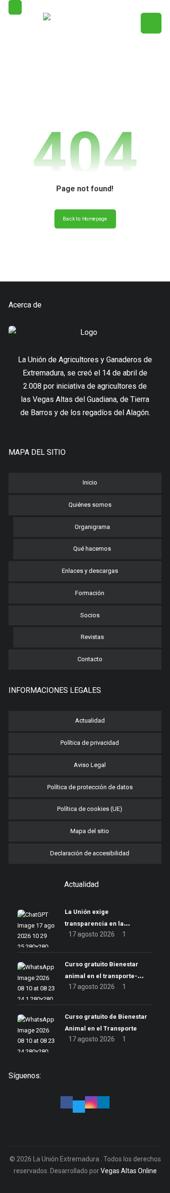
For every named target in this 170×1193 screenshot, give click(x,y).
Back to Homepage (85, 219)
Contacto (89, 659)
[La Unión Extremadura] (85, 52)
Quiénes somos (89, 504)
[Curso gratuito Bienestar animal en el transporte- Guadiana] (36, 981)
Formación (89, 592)
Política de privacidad (89, 742)
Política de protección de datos (90, 787)
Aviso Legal (90, 764)
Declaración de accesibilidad (89, 853)
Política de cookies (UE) (89, 808)
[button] (15, 7)
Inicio (90, 482)
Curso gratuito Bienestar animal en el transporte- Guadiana (101, 976)
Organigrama (92, 526)
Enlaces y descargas (90, 570)
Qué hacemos (92, 548)
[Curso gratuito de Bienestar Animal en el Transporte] (36, 1033)
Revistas (92, 636)
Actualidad (90, 720)
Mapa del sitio (89, 831)
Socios (90, 615)
